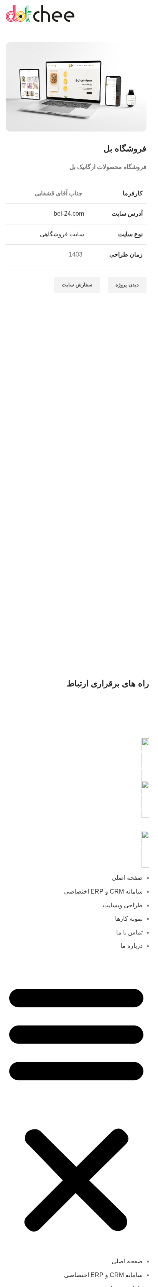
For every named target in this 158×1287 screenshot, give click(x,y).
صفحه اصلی (127, 877)
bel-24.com (69, 213)
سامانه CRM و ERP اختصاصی (103, 891)
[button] (76, 1107)
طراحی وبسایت (123, 905)
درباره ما (131, 945)
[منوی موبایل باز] (143, 13)
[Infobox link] (76, 755)
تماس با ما (129, 932)
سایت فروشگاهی (62, 234)
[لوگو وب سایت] (40, 13)
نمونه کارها (129, 918)
